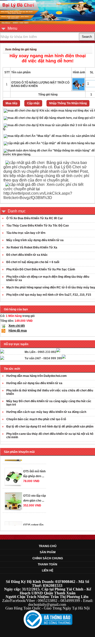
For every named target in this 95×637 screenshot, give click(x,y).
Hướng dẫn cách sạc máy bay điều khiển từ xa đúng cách (46, 412)
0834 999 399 (52, 358)
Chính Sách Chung (47, 558)
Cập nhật (33, 103)
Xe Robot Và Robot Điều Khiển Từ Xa (31, 247)
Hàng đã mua (18, 330)
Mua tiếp (11, 103)
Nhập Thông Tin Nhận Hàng (68, 103)
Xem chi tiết (17, 325)
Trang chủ (48, 546)
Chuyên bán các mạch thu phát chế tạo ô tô (36, 419)
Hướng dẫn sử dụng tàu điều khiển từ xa (34, 383)
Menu (12, 28)
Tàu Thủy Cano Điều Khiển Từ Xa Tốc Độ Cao (37, 225)
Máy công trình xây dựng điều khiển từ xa (35, 240)
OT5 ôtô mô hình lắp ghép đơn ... (34, 472)
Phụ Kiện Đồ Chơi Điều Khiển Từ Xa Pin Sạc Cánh (40, 269)
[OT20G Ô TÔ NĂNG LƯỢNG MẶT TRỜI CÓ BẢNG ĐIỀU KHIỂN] (78, 90)
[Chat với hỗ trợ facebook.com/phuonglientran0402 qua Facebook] (58, 351)
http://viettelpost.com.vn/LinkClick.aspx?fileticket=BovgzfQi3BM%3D (37, 195)
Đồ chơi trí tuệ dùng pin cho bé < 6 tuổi (32, 262)
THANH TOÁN (47, 564)
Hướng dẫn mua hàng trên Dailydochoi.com (36, 376)
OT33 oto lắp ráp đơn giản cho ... (34, 496)
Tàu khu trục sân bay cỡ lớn (25, 233)
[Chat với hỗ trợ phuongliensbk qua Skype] (2, 352)
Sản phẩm (48, 552)
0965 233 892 (47, 352)
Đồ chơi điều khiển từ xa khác (27, 255)
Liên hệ (47, 570)
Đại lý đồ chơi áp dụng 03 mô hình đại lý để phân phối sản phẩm (50, 426)
